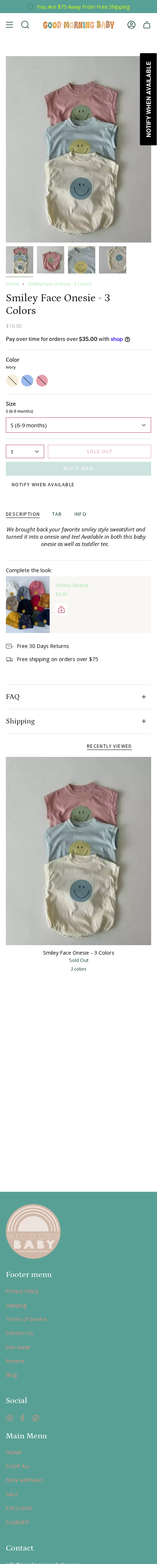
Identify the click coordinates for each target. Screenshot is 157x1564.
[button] (25, 24)
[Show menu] (9, 24)
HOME (14, 1452)
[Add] (61, 609)
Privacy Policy (22, 1290)
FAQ (13, 697)
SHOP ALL (18, 1466)
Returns (15, 1360)
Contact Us (19, 1332)
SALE (12, 1494)
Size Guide (18, 1347)
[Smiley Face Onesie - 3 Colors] (78, 851)
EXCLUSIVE (19, 1508)
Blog (11, 1374)
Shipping (20, 721)
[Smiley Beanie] (28, 604)
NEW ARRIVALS (24, 1480)
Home (12, 284)
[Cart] (146, 24)
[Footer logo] (33, 1231)
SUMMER (17, 1522)
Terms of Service (26, 1319)
